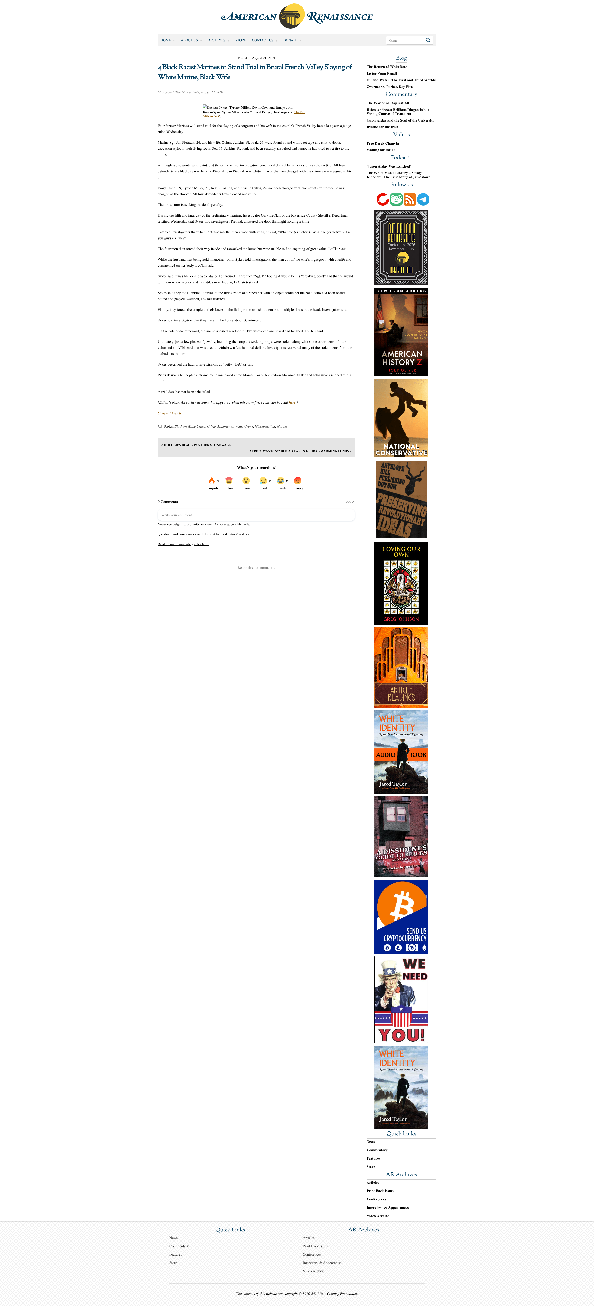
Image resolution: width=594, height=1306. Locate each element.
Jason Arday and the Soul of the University (400, 120)
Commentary (401, 95)
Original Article (170, 413)
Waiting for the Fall (382, 150)
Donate (290, 40)
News (371, 1141)
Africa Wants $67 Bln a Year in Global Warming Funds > (300, 450)
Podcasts (401, 158)
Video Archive (378, 1216)
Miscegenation (265, 426)
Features (373, 1158)
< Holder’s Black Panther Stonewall (196, 444)
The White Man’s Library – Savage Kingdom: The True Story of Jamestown (398, 175)
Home (166, 40)
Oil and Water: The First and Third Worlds (401, 80)
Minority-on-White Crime (235, 426)
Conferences (376, 1199)
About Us (189, 40)
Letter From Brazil (382, 73)
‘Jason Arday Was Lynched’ (389, 166)
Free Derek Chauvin (383, 143)
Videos (401, 135)
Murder (282, 426)
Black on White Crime (189, 426)
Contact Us (262, 40)
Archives (216, 40)
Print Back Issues (380, 1190)
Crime (211, 426)
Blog (401, 58)
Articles (373, 1182)
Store (240, 40)
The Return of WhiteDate (387, 67)
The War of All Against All (388, 103)
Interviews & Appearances (388, 1207)
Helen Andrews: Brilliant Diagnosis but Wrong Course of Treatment (398, 112)
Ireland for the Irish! (383, 127)
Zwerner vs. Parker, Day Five (390, 87)
